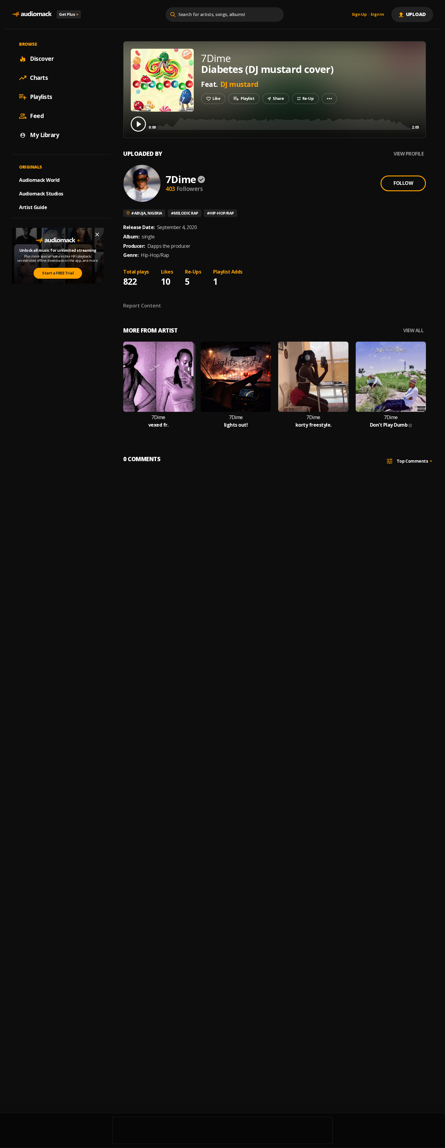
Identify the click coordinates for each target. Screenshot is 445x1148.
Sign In (377, 14)
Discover (42, 59)
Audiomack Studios (41, 193)
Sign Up (359, 14)
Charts (39, 78)
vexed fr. (158, 425)
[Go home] (32, 14)
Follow (403, 183)
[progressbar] (284, 123)
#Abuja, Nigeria (146, 213)
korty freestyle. (313, 425)
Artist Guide (33, 207)
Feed (37, 116)
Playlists (41, 97)
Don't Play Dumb (389, 425)
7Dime (181, 179)
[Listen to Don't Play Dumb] (391, 377)
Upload (416, 14)
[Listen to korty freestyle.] (313, 377)
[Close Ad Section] (97, 234)
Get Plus (68, 14)
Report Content (142, 305)
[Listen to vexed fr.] (158, 377)
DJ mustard (239, 84)
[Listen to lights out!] (236, 377)
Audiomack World (39, 180)
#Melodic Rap (184, 213)
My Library (44, 135)
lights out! (236, 425)
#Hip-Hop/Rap (220, 213)
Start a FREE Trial (58, 273)
